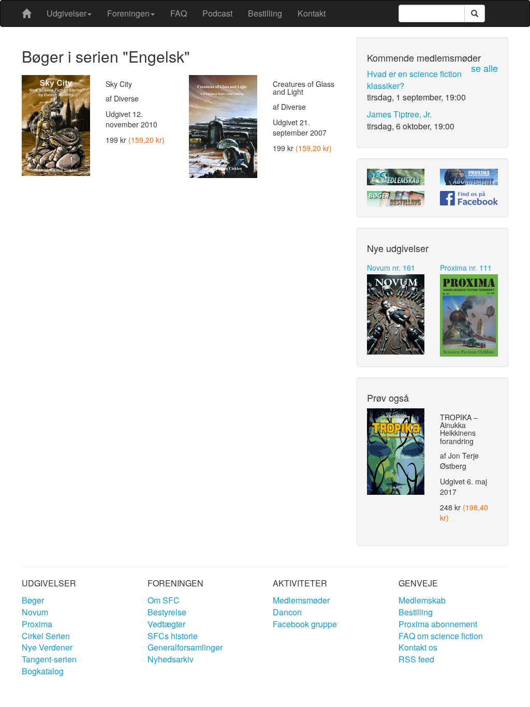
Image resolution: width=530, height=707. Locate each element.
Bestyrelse (167, 612)
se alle (484, 68)
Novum (35, 612)
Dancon (287, 612)
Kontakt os (418, 647)
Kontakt (312, 13)
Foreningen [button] (128, 13)
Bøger (33, 600)
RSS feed (416, 659)
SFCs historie (173, 636)
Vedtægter (166, 624)
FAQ (178, 13)
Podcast (217, 13)
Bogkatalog (43, 671)
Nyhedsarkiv (171, 659)
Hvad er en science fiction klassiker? (414, 80)
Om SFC (164, 600)
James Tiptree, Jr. (399, 114)
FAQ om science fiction (441, 636)
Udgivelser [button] (66, 13)
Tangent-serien (49, 659)
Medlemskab (422, 600)
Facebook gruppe (305, 624)
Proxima (37, 624)
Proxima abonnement (438, 624)
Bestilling (265, 13)
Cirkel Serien (46, 636)
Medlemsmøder (301, 600)
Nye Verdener (47, 647)
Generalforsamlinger (185, 647)
